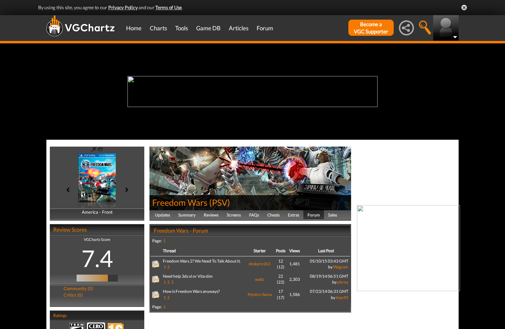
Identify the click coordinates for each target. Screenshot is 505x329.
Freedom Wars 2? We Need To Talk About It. (202, 261)
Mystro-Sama (260, 294)
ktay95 (342, 297)
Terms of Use (168, 7)
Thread (169, 250)
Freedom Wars (179, 202)
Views (294, 250)
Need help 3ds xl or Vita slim (188, 276)
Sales (332, 214)
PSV (219, 202)
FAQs (254, 214)
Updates (162, 214)
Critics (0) (73, 295)
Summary (186, 214)
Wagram (340, 266)
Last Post (326, 250)
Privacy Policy (123, 7)
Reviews (211, 214)
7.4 (97, 258)
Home (134, 28)
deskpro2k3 (259, 263)
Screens (234, 214)
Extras (293, 214)
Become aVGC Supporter (371, 27)
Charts (158, 28)
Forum (265, 28)
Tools (181, 28)
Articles (238, 28)
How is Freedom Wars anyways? (191, 291)
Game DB (208, 28)
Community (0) (78, 288)
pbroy (342, 282)
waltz (260, 279)
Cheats (273, 214)
